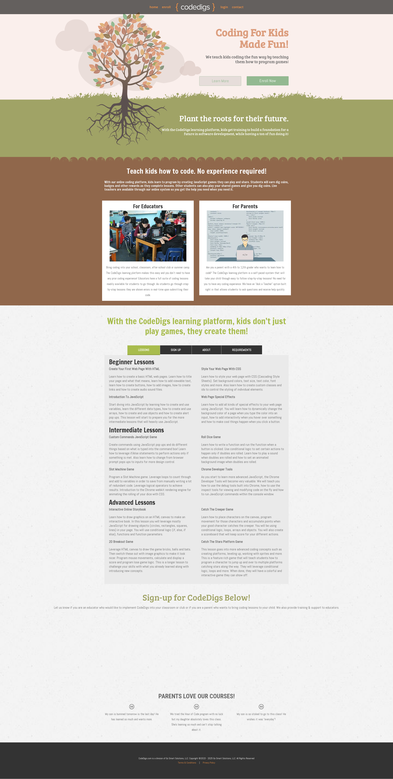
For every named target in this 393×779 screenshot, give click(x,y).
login (224, 7)
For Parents (245, 206)
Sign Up (176, 350)
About (206, 350)
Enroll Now (267, 80)
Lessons (143, 350)
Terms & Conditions (187, 762)
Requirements (241, 350)
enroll (166, 7)
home (154, 7)
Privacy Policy (209, 762)
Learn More (220, 80)
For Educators (148, 206)
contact (237, 7)
